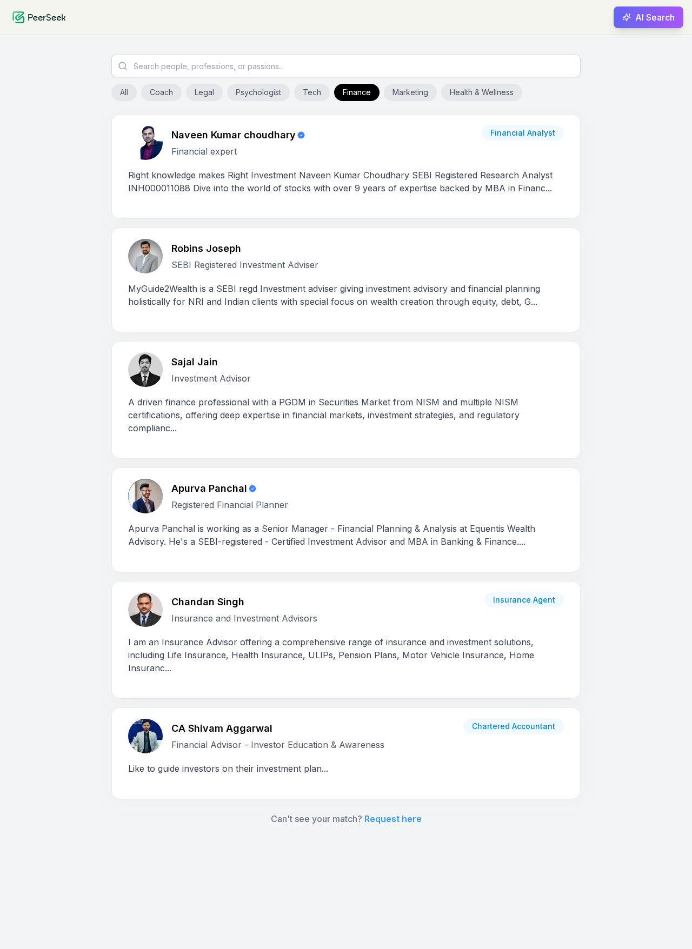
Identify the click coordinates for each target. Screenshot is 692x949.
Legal (204, 92)
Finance (357, 92)
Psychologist (258, 92)
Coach (161, 92)
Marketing (410, 92)
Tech (312, 92)
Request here (393, 818)
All (124, 92)
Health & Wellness (482, 92)
